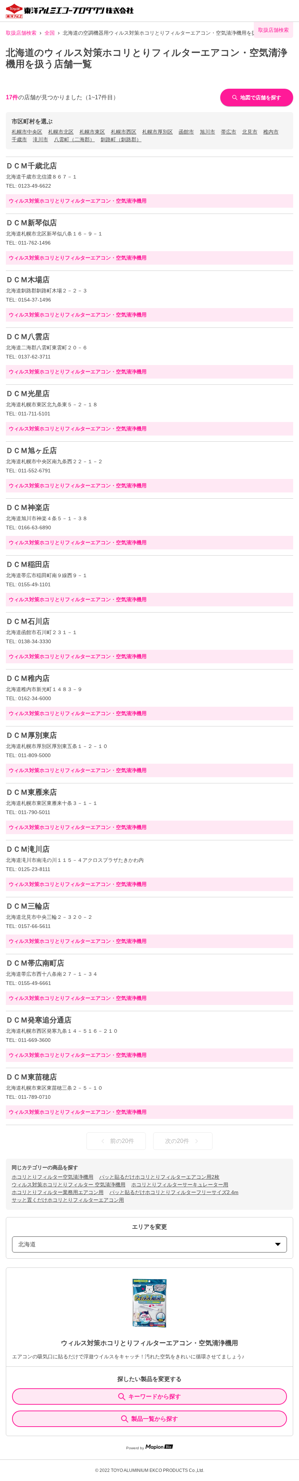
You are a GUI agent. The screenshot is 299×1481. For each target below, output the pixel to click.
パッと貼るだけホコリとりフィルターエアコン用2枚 (159, 1177)
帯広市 (228, 132)
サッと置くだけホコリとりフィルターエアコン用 (68, 1200)
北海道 (27, 1244)
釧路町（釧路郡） (121, 139)
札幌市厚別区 (157, 132)
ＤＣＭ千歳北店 (31, 166)
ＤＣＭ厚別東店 (31, 735)
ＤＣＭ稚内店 (28, 678)
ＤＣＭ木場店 (28, 280)
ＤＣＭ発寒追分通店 (38, 1020)
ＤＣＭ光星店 (28, 394)
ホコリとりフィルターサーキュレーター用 (179, 1185)
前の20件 (122, 1141)
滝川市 (40, 139)
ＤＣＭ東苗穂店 (31, 1077)
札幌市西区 (123, 132)
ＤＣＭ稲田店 (28, 564)
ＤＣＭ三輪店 (28, 906)
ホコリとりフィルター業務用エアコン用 (58, 1192)
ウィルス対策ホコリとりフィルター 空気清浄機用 (68, 1185)
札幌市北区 (61, 132)
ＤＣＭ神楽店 (28, 507)
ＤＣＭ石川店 (28, 621)
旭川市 (207, 132)
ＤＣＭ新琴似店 (31, 223)
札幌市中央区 (27, 132)
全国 (49, 33)
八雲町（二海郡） (74, 139)
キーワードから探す (154, 1396)
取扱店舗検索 (21, 33)
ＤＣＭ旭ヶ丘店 (31, 450)
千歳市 (19, 139)
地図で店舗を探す (260, 97)
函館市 (186, 132)
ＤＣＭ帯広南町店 (35, 963)
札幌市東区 (92, 132)
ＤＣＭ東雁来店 (31, 792)
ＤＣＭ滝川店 (28, 849)
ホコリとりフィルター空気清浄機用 (52, 1177)
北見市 (249, 132)
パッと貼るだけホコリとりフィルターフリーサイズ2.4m (173, 1192)
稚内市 (271, 132)
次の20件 (177, 1141)
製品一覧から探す (154, 1419)
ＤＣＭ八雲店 (28, 337)
